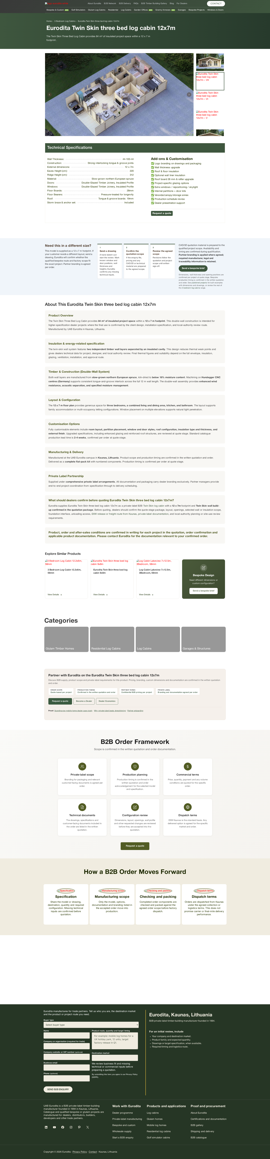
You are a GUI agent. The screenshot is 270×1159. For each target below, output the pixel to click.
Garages (182, 10)
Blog (172, 3)
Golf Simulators (78, 10)
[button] (216, 3)
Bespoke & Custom (55, 10)
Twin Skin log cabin (153, 506)
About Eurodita (94, 3)
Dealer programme (122, 1113)
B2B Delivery (125, 3)
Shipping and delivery (202, 1131)
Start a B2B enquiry (123, 1138)
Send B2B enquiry (58, 1090)
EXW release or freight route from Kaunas (114, 514)
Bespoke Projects (197, 10)
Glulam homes (155, 1119)
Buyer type (49, 1020)
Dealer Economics (107, 701)
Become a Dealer (84, 701)
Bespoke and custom (124, 1125)
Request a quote (161, 213)
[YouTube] (55, 1127)
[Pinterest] (80, 1127)
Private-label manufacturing (127, 1119)
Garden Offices (141, 10)
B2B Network (110, 3)
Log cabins (153, 1113)
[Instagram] (71, 1127)
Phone (51, 1074)
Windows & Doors (215, 10)
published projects (199, 283)
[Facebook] (63, 1127)
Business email (50, 1063)
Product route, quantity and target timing (111, 1031)
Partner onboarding (135, 711)
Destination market (100, 1053)
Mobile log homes (156, 1125)
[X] (88, 1127)
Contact (93, 1152)
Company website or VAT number (63, 1052)
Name (46, 1031)
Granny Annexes (162, 10)
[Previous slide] (49, 94)
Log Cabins (126, 10)
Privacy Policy (80, 1152)
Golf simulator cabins (158, 1138)
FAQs (136, 3)
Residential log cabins (159, 1131)
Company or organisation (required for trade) (64, 1042)
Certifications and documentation (208, 1119)
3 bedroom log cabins (191, 288)
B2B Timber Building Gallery (154, 3)
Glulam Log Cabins (96, 10)
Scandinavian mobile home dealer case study (73, 711)
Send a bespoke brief (193, 268)
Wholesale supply (122, 1131)
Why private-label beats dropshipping (110, 711)
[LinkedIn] (47, 1127)
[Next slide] (189, 94)
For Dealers (182, 3)
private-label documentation (153, 514)
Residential (113, 10)
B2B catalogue (199, 1138)
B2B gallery (197, 1125)
